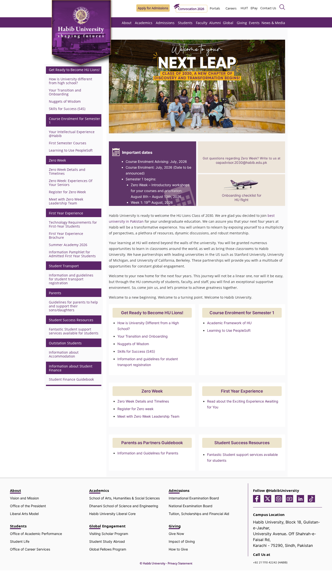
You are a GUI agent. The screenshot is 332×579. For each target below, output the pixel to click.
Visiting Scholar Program (108, 534)
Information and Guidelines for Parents (147, 453)
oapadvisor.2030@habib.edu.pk (241, 162)
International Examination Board (194, 498)
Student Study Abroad (107, 541)
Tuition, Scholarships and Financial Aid (199, 514)
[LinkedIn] (301, 498)
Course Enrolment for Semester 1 (74, 121)
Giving (242, 22)
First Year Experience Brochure (66, 235)
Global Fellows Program (107, 549)
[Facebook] (258, 498)
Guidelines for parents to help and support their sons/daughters (73, 306)
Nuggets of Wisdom (133, 344)
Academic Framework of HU (229, 323)
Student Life (19, 541)
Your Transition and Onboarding (142, 336)
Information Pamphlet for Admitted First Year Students (72, 254)
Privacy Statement (180, 563)
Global (228, 22)
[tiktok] (312, 498)
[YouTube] (291, 498)
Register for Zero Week (67, 192)
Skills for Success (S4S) (136, 351)
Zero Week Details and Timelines (143, 401)
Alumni (215, 22)
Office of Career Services (30, 549)
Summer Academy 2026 (68, 244)
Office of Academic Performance (36, 534)
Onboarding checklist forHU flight (241, 197)
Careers (231, 8)
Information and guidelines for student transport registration (71, 279)
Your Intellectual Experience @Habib (72, 133)
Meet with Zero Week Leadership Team (148, 416)
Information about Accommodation (64, 354)
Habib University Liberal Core (112, 514)
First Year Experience (66, 213)
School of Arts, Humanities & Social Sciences (124, 498)
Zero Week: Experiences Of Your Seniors (70, 182)
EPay (254, 8)
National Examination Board (190, 506)
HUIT (244, 8)
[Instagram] (280, 498)
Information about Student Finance (70, 368)
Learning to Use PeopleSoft (229, 330)
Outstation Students (65, 343)
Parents (55, 293)
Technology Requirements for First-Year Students (73, 224)
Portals (215, 8)
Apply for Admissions (153, 8)
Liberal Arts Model (24, 514)
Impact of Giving (182, 541)
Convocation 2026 (191, 9)
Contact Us (268, 8)
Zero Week (57, 160)
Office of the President (28, 506)
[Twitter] (269, 498)
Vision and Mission (24, 498)
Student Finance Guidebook (71, 379)
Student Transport (64, 266)
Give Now (176, 534)
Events (254, 22)
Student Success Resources (71, 320)
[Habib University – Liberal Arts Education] (83, 35)
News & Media (273, 22)
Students (185, 22)
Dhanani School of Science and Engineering (123, 506)
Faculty (201, 22)
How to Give (178, 549)
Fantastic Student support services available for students (73, 331)
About (126, 22)
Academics (143, 22)
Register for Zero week (135, 409)
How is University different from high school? (70, 81)
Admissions (165, 22)
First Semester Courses (67, 143)
